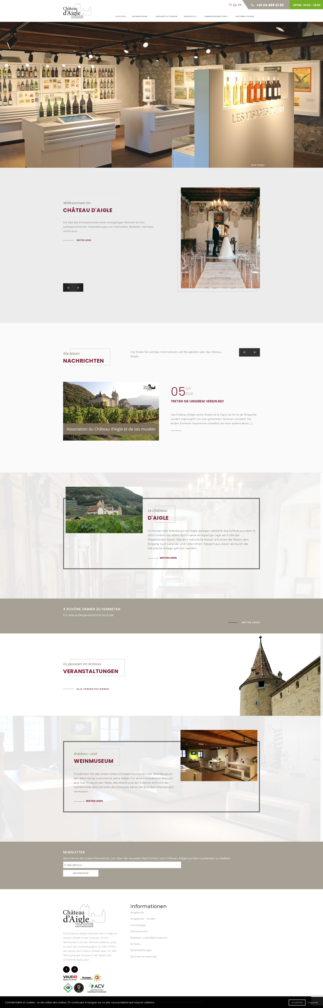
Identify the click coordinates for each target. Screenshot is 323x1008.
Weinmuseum (140, 16)
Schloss (121, 16)
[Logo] (84, 915)
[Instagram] (74, 969)
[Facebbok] (66, 969)
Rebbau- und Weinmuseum (149, 937)
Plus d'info (313, 1002)
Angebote (190, 16)
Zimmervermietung (216, 16)
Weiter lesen (85, 84)
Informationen (244, 16)
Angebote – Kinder (142, 918)
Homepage (138, 925)
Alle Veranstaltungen (93, 689)
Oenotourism (139, 931)
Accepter (297, 1002)
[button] (68, 287)
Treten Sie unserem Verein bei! (197, 401)
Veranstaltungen (166, 16)
